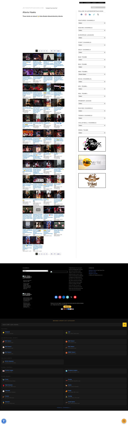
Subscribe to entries (92, 271)
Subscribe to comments (93, 273)
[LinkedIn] (90, 14)
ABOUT (94, 2)
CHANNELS (88, 2)
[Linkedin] (64, 297)
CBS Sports (26, 278)
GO (124, 324)
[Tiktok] (94, 14)
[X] (98, 14)
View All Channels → (64, 407)
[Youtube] (75, 297)
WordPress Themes (92, 270)
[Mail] (102, 14)
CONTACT (101, 2)
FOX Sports (26, 295)
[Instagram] (86, 14)
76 (51, 51)
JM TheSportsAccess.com (33, 8)
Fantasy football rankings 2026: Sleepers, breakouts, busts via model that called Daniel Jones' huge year (27, 286)
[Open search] (124, 421)
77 (54, 51)
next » (58, 51)
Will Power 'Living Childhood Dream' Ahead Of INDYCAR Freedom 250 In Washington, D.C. (27, 305)
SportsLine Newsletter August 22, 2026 (27, 281)
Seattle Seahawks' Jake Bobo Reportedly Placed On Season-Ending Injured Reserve (27, 299)
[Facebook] (81, 14)
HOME (81, 2)
